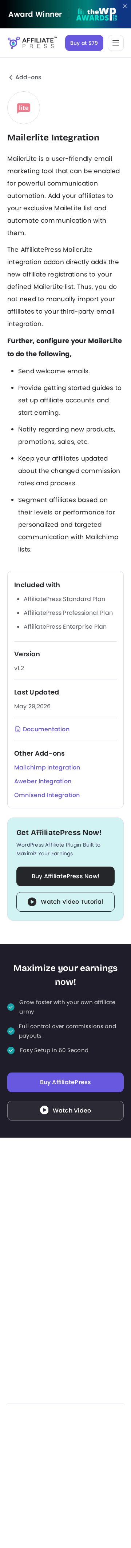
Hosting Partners (28, 1272)
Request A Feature (90, 1304)
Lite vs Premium (27, 1373)
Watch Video (72, 1110)
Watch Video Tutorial (72, 902)
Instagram (30, 1454)
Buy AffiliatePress (65, 1082)
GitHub (83, 1454)
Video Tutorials (26, 1357)
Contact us (21, 1288)
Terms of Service (88, 1389)
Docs (13, 1256)
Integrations (81, 1288)
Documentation (46, 729)
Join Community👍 (31, 1304)
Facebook (13, 1454)
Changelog (80, 1320)
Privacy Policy (84, 1357)
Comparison (23, 1389)
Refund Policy (84, 1373)
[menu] (116, 43)
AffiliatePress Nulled (91, 1405)
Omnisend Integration (47, 795)
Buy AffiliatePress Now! (65, 876)
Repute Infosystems (65, 1532)
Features (77, 1256)
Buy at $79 (84, 43)
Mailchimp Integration (47, 767)
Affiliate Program (28, 1320)
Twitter (48, 1454)
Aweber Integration (42, 781)
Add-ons (28, 77)
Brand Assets (24, 1405)
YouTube (65, 1454)
